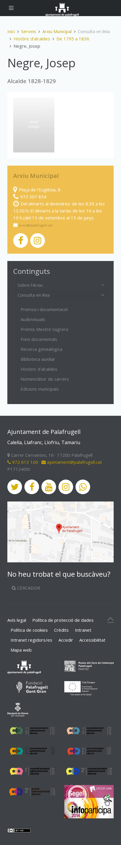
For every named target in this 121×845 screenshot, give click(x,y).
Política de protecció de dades (63, 620)
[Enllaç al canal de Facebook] (31, 487)
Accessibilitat (92, 640)
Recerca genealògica (41, 349)
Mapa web (21, 650)
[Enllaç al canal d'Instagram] (65, 487)
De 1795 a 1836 (72, 39)
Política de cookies (29, 630)
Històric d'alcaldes (32, 39)
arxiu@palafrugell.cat (35, 225)
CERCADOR (28, 588)
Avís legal (16, 620)
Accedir (65, 640)
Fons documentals (39, 339)
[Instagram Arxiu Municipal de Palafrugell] (37, 240)
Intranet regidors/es (31, 640)
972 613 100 (24, 462)
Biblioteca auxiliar (38, 359)
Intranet (83, 630)
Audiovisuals (33, 319)
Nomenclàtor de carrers (45, 379)
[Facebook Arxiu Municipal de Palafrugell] (20, 240)
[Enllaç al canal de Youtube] (48, 487)
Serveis (28, 31)
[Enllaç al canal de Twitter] (14, 487)
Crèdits (61, 630)
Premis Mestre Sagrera (44, 329)
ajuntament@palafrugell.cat (74, 462)
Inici (11, 31)
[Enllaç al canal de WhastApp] (82, 487)
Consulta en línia (34, 295)
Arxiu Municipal (57, 31)
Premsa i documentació (44, 309)
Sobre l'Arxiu (30, 285)
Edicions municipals (40, 389)
